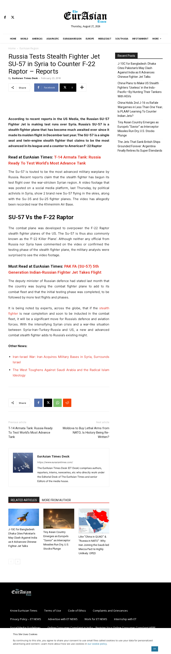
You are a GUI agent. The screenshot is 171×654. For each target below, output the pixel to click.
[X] (12, 17)
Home (12, 48)
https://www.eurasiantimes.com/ (55, 462)
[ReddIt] (67, 403)
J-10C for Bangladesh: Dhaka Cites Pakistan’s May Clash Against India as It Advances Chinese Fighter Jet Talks (22, 538)
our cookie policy (97, 643)
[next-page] (17, 561)
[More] (82, 87)
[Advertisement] (59, 105)
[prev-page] (11, 561)
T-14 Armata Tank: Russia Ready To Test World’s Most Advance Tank (30, 432)
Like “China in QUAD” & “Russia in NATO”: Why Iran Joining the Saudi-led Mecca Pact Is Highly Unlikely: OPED (94, 545)
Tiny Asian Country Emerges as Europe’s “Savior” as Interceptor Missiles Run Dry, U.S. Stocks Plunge (56, 540)
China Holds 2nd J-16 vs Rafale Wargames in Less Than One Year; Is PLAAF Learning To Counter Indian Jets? (140, 109)
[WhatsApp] (57, 403)
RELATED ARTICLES (24, 500)
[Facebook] (5, 17)
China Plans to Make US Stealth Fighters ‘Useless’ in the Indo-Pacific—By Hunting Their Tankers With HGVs (140, 90)
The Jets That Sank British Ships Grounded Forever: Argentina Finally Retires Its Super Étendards (140, 146)
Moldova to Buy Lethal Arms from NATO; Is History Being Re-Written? (86, 432)
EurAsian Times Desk (25, 78)
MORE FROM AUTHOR (56, 500)
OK (154, 649)
